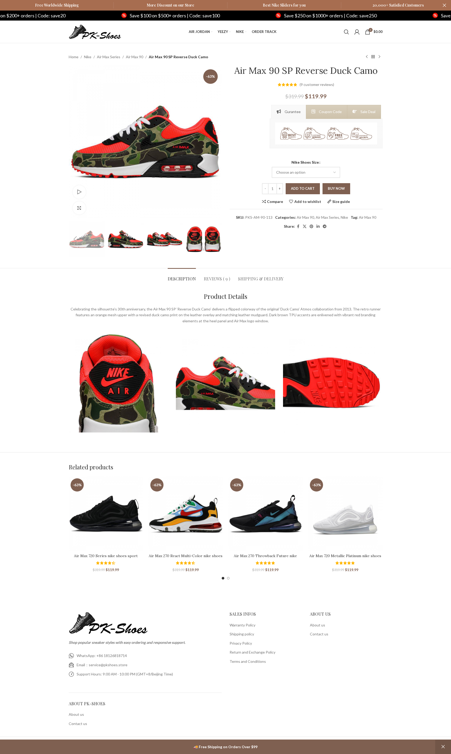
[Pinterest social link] (311, 226)
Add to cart (303, 188)
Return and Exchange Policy (252, 652)
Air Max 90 (134, 57)
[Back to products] (373, 57)
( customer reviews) (317, 84)
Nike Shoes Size (305, 162)
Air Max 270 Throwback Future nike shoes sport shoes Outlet (265, 558)
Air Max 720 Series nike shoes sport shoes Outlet (106, 558)
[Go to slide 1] (223, 578)
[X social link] (304, 226)
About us (76, 714)
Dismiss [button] (443, 747)
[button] (75, 239)
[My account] (357, 32)
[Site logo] (95, 31)
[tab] (288, 112)
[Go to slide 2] (228, 578)
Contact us (78, 723)
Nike (87, 57)
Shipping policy (242, 634)
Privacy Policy (241, 643)
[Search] (346, 32)
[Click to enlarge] (79, 208)
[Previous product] (367, 57)
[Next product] (379, 57)
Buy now (336, 188)
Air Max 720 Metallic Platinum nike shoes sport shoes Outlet (345, 558)
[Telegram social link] (324, 226)
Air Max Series (108, 57)
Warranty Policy (242, 625)
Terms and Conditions (248, 661)
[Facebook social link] (298, 226)
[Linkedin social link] (318, 226)
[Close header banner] (444, 5)
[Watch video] (79, 191)
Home (73, 57)
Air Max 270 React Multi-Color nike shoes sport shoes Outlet (185, 558)
